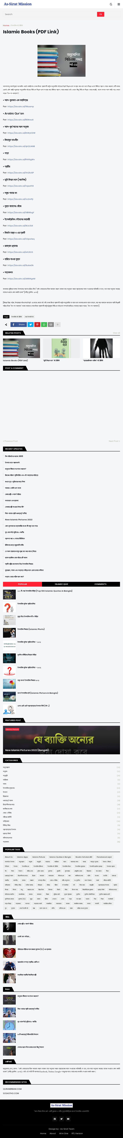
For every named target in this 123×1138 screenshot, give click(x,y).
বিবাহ (66, 889)
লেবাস (62, 899)
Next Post (113, 441)
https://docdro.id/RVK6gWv (21, 159)
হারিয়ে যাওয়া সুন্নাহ (82, 908)
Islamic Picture (38, 857)
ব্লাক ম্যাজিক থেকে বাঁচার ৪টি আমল (16, 557)
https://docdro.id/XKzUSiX (20, 225)
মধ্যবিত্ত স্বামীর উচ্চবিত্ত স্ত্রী (27, 974)
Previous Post (11, 441)
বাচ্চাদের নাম (30, 889)
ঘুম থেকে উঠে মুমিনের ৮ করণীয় (14, 532)
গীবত (107, 871)
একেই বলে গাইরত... (24, 936)
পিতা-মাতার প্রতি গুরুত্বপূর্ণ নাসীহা (16, 513)
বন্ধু (22, 889)
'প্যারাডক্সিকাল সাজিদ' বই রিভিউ (93, 360)
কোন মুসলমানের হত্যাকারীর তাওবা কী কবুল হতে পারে (21, 526)
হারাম (71, 908)
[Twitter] (31, 324)
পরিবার (48, 885)
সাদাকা (67, 903)
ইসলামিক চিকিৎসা (38, 866)
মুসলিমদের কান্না (9, 899)
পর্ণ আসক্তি (65, 885)
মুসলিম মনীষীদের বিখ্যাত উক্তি (27, 654)
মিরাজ (47, 894)
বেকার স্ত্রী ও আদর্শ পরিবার (13, 494)
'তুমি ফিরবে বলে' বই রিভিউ (51, 360)
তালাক (23, 880)
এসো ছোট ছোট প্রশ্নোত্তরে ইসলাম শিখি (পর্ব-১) (34, 705)
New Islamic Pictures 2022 (18, 519)
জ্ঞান (70, 875)
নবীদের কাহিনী (61, 817)
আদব (61, 783)
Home (6, 25)
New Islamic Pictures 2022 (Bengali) (27, 750)
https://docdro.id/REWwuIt (21, 119)
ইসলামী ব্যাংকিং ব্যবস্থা (96, 866)
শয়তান (87, 899)
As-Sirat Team (67, 1128)
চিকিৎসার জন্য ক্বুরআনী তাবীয (14, 545)
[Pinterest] (37, 324)
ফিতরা (6, 889)
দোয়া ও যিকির (61, 812)
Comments (100, 584)
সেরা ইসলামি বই (29, 317)
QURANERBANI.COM (12, 1089)
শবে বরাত (78, 899)
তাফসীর (15, 880)
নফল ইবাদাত (88, 880)
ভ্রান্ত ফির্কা (61, 833)
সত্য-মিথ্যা (8, 903)
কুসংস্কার (67, 871)
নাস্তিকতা (61, 821)
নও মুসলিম (77, 880)
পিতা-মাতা (82, 885)
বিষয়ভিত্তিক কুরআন (87, 889)
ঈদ (6, 871)
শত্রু (70, 899)
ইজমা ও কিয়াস (107, 861)
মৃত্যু (31, 899)
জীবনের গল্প (61, 875)
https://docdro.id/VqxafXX (21, 185)
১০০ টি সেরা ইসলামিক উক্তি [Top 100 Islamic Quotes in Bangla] (45, 591)
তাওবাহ (97, 875)
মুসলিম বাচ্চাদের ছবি (104, 894)
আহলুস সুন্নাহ (94, 861)
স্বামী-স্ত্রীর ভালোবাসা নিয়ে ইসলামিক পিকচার (19, 564)
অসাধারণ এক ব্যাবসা (11, 500)
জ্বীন (89, 875)
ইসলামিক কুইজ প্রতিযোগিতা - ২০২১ (29, 642)
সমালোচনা (58, 903)
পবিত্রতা (40, 885)
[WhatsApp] (44, 324)
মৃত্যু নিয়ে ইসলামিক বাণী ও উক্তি (28, 616)
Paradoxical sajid (104, 857)
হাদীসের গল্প (62, 908)
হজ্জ (34, 908)
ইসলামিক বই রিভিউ (17, 25)
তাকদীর (7, 880)
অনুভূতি (61, 775)
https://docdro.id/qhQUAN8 (21, 146)
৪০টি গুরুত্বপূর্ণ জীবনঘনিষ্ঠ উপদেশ (28, 1034)
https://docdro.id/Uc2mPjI (20, 199)
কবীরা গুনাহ (30, 871)
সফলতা (27, 903)
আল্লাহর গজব (74, 861)
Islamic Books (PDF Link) (15, 360)
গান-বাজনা (98, 871)
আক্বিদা (61, 779)
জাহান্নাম (51, 875)
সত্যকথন (61, 841)
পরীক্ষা (55, 885)
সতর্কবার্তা (110, 899)
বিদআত (50, 889)
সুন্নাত (13, 908)
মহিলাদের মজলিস (9, 894)
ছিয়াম (33, 875)
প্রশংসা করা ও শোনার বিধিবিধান (15, 538)
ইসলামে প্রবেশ (111, 866)
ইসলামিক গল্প (25, 866)
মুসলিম (78, 894)
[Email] (51, 324)
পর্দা (74, 885)
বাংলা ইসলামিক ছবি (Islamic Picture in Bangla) (38, 693)
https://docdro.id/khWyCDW (21, 132)
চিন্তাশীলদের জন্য (61, 804)
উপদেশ (61, 792)
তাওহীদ (105, 875)
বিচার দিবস (41, 889)
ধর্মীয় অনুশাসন (66, 880)
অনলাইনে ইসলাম (9, 861)
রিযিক (46, 899)
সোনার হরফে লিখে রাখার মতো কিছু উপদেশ (31, 1047)
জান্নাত (42, 875)
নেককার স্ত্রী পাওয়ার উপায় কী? (14, 507)
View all (116, 333)
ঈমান (12, 871)
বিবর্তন (58, 889)
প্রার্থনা (115, 885)
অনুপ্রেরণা (61, 767)
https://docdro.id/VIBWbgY (21, 212)
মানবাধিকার (21, 894)
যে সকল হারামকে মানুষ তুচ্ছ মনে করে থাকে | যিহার (20, 551)
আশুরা (84, 861)
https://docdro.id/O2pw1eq (21, 238)
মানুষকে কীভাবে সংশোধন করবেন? (15, 469)
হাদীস (53, 908)
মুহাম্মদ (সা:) (21, 899)
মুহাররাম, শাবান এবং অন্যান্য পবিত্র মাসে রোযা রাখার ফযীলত (24, 570)
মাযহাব (30, 894)
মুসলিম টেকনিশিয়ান (90, 894)
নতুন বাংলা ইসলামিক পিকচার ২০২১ (28, 680)
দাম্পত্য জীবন (41, 880)
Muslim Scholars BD (84, 857)
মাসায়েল (39, 894)
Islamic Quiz (61, 584)
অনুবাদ (61, 771)
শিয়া (95, 899)
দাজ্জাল (32, 880)
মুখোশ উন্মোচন (68, 894)
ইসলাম (15, 866)
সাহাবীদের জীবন (108, 903)
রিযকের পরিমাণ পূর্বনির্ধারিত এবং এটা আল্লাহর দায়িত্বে (21, 475)
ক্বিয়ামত (61, 796)
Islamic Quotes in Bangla (60, 857)
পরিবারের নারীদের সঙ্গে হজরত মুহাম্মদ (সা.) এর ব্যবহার (34, 949)
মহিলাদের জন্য (61, 837)
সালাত (88, 903)
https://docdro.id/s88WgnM (21, 278)
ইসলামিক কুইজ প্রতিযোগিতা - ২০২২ (29, 667)
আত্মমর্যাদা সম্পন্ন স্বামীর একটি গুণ (28, 962)
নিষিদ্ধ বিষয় (61, 825)
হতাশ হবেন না (43, 908)
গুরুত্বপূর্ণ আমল (61, 800)
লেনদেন (54, 899)
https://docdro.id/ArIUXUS (20, 252)
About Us (8, 857)
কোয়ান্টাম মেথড (78, 871)
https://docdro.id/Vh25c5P (21, 172)
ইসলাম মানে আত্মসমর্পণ (12, 462)
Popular (22, 584)
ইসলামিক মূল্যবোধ (61, 788)
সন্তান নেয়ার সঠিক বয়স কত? (14, 576)
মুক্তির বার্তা (57, 894)
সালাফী (97, 903)
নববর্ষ (97, 880)
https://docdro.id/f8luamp (21, 106)
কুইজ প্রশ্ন (41, 871)
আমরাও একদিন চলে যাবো (13, 488)
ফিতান (14, 889)
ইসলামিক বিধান (67, 866)
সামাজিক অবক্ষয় (78, 903)
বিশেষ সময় (75, 889)
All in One (63, 1133)
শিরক (102, 899)
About (53, 1133)
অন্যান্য (47, 861)
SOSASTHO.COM (11, 1093)
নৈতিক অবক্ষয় (29, 885)
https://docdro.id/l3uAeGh (21, 265)
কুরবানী (58, 871)
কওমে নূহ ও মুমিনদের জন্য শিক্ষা (15, 481)
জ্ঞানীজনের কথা (61, 808)
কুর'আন (50, 871)
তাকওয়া (114, 875)
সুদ (6, 908)
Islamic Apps (22, 857)
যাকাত (38, 899)
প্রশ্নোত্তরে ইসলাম (61, 829)
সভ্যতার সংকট (38, 903)
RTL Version (77, 1133)
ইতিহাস (7, 866)
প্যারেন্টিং (91, 885)
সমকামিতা (48, 903)
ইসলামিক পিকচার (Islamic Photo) (31, 629)
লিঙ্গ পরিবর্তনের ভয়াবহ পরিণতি (14, 456)
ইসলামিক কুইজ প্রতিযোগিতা (26, 603)
